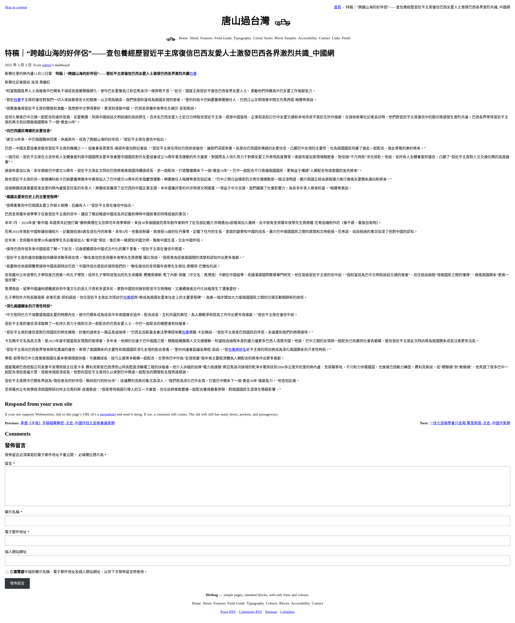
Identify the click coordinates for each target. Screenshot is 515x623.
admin (46, 65)
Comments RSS (250, 612)
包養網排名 (237, 350)
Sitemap (271, 612)
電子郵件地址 (17, 532)
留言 (10, 464)
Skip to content (16, 7)
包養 (193, 74)
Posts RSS (228, 612)
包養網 (128, 297)
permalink (107, 414)
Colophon (287, 612)
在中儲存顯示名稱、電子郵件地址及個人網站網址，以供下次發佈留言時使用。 (78, 572)
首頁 (337, 7)
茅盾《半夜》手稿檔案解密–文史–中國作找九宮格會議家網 (68, 423)
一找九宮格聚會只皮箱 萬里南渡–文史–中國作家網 (470, 423)
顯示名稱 (13, 512)
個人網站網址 (16, 552)
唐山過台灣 (245, 20)
